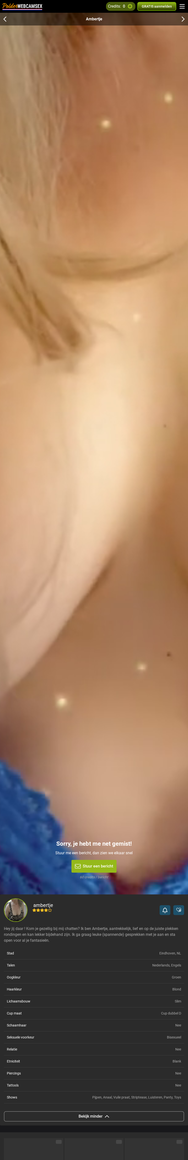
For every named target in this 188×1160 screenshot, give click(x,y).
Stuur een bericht (98, 866)
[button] (165, 910)
